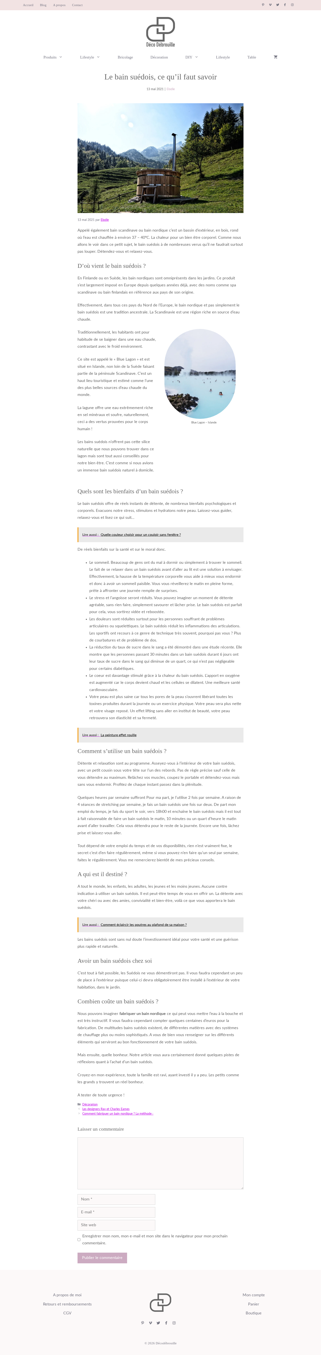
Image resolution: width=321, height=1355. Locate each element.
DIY (188, 57)
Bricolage (125, 57)
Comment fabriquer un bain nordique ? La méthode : (117, 1113)
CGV (67, 1313)
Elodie (171, 89)
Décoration (159, 57)
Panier (253, 1304)
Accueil (28, 5)
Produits (50, 57)
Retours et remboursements (67, 1304)
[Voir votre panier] (275, 57)
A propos (59, 5)
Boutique (254, 1313)
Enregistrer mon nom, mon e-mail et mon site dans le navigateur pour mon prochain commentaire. (155, 1239)
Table (251, 57)
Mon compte (254, 1295)
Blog (43, 5)
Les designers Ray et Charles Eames (105, 1109)
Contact (77, 5)
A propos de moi (67, 1295)
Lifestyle (87, 57)
